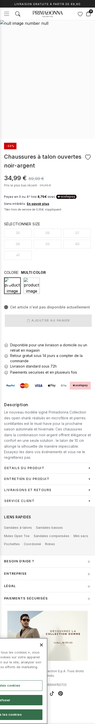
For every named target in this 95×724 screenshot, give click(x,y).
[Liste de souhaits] (80, 14)
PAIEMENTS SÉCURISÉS (26, 598)
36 (47, 233)
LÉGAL (10, 586)
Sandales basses (49, 527)
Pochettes (12, 544)
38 (18, 244)
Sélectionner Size (22, 224)
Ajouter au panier (50, 320)
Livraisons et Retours (28, 490)
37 (77, 233)
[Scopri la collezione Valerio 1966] (47, 636)
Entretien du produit (26, 479)
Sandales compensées (51, 536)
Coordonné (32, 544)
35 (18, 233)
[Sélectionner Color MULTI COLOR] (31, 285)
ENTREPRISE (15, 573)
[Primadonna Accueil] (47, 14)
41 (18, 255)
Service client (19, 501)
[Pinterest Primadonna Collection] (60, 693)
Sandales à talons (18, 527)
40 (77, 244)
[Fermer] (41, 644)
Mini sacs (80, 536)
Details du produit (24, 468)
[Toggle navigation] (6, 14)
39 (47, 244)
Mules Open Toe (17, 536)
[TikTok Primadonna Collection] (52, 693)
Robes (50, 544)
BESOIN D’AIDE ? (19, 561)
